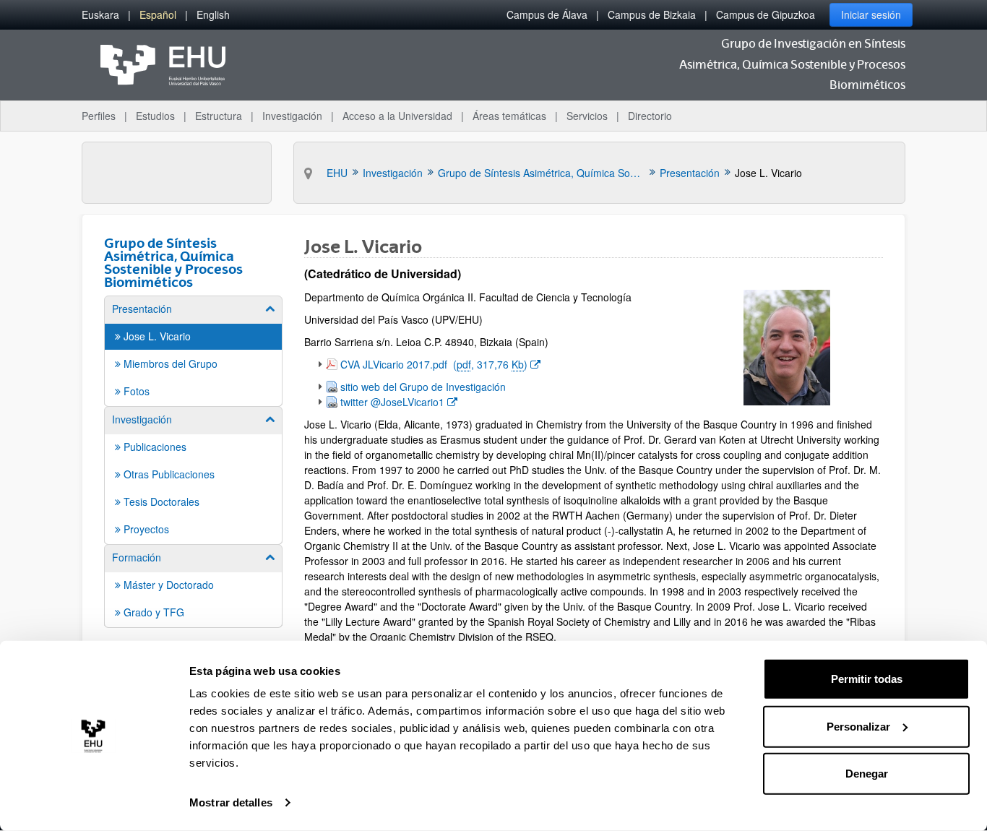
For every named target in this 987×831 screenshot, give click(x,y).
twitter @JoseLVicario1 (398, 401)
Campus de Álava (547, 14)
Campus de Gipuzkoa (765, 14)
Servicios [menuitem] (587, 115)
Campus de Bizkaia (652, 14)
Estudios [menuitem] (155, 115)
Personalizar (858, 726)
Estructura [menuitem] (218, 115)
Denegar (866, 773)
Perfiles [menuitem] (99, 115)
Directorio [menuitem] (650, 115)
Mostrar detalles (230, 802)
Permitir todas (866, 679)
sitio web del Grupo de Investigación (423, 386)
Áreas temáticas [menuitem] (509, 115)
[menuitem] (100, 15)
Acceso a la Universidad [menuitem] (397, 115)
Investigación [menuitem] (292, 115)
